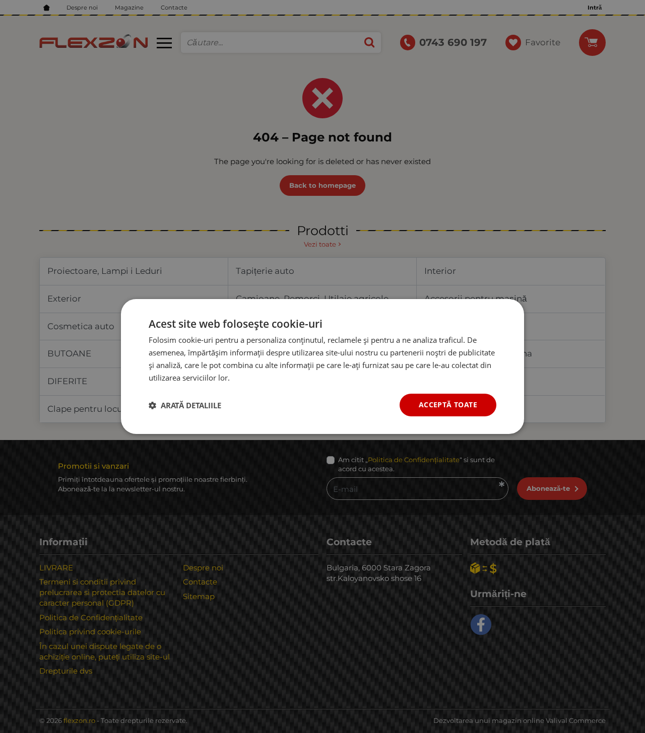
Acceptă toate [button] (448, 404)
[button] (185, 405)
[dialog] (322, 366)
